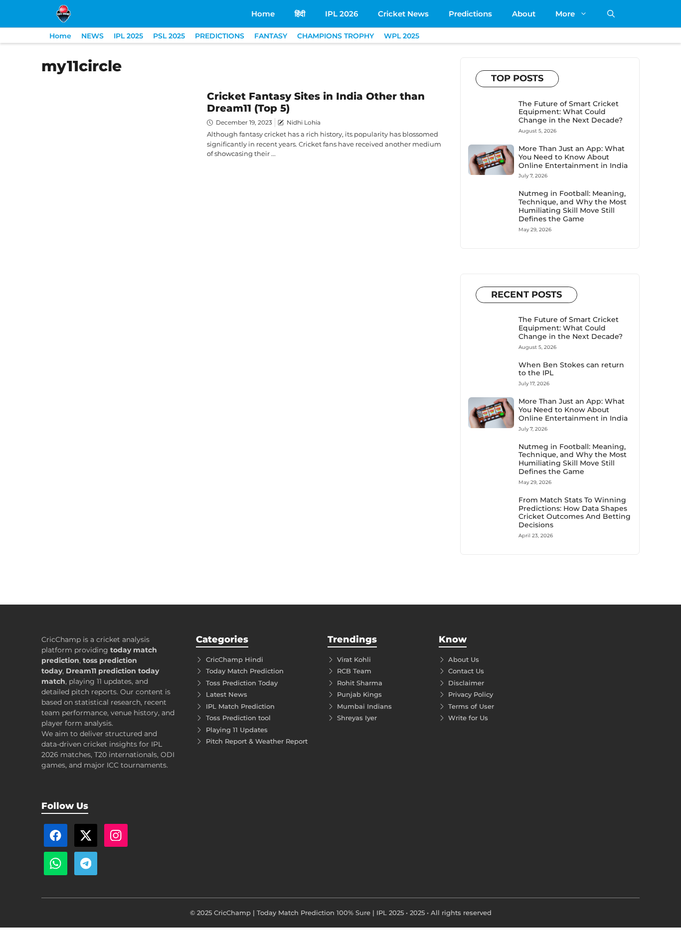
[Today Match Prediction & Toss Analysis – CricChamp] (63, 13)
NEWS (92, 35)
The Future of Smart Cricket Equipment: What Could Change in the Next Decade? (570, 112)
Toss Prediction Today (242, 683)
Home (263, 13)
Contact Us (466, 671)
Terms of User (471, 706)
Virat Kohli (354, 659)
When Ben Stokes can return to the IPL (571, 369)
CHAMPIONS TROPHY (335, 35)
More (565, 13)
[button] (611, 13)
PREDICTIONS (219, 35)
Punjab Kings (359, 694)
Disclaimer (466, 683)
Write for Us (468, 718)
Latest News (226, 694)
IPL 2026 (341, 13)
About (523, 13)
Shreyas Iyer (357, 718)
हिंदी (300, 13)
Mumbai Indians (364, 706)
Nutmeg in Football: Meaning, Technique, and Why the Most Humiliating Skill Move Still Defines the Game (572, 206)
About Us (463, 659)
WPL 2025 (401, 35)
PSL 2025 (169, 35)
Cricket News (403, 13)
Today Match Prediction (245, 671)
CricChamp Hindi (234, 659)
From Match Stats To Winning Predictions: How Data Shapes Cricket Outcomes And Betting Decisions (574, 512)
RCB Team (354, 671)
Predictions (470, 13)
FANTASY (270, 35)
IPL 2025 (128, 35)
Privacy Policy (470, 694)
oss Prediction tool (240, 718)
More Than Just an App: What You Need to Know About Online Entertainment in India (573, 157)
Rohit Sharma (359, 683)
